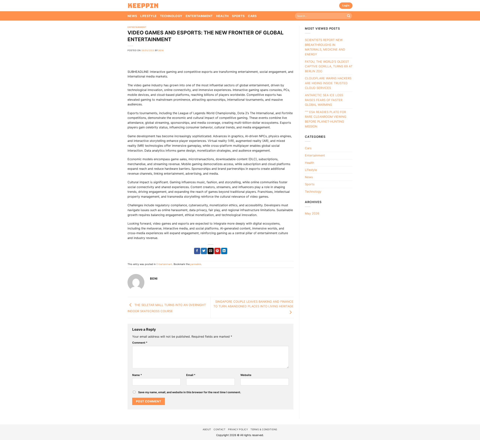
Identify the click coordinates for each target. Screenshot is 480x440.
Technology (171, 16)
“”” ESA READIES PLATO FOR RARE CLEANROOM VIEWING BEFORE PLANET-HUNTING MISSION (325, 119)
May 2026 (312, 213)
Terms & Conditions (263, 429)
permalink (195, 264)
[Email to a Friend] (211, 251)
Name (137, 375)
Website (245, 375)
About (207, 429)
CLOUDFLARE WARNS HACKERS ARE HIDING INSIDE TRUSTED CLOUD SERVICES (328, 83)
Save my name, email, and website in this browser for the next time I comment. (189, 392)
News (132, 16)
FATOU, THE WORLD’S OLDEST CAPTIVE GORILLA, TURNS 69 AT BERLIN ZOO (328, 66)
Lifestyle (148, 16)
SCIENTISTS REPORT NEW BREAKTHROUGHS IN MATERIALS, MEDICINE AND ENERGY (325, 47)
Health (222, 16)
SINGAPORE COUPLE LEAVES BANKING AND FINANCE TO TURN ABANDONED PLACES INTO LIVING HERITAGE (253, 304)
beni (161, 50)
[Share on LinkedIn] (224, 251)
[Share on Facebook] (197, 251)
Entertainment (199, 16)
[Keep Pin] (143, 5)
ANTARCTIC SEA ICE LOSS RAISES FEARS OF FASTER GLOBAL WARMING (324, 99)
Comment (139, 342)
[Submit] (348, 16)
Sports (238, 16)
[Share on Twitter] (204, 251)
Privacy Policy (238, 429)
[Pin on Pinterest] (217, 251)
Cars (252, 16)
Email (190, 375)
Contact (219, 429)
